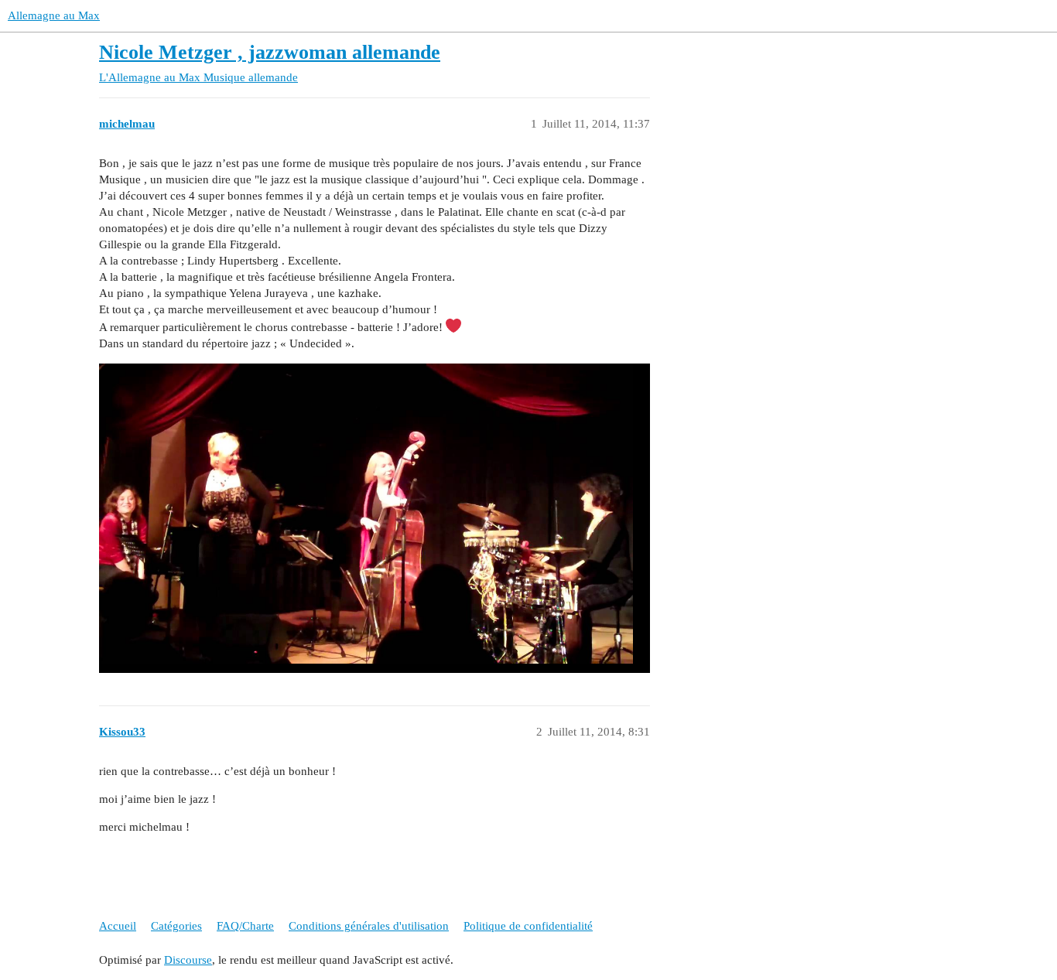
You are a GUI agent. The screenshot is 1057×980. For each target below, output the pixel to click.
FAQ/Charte (245, 926)
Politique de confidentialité (528, 926)
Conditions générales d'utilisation (369, 926)
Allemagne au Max (54, 15)
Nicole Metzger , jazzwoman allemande (269, 52)
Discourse (188, 960)
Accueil (117, 926)
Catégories (176, 926)
